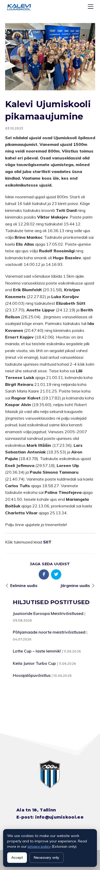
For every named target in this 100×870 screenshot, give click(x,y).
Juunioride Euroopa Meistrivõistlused (48, 613)
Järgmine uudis (75, 585)
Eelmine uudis (23, 585)
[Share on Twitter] (56, 574)
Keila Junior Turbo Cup (34, 663)
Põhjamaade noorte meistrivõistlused (49, 632)
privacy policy (39, 846)
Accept (17, 857)
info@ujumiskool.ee (59, 817)
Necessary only (46, 857)
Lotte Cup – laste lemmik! (37, 651)
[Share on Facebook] (44, 574)
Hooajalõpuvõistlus (32, 675)
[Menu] (91, 7)
